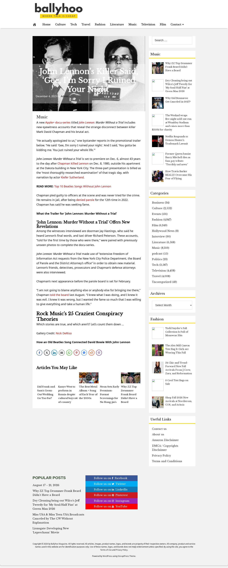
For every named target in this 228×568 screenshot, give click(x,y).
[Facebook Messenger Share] (84, 353)
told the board (59, 295)
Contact (176, 24)
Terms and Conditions (167, 461)
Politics (157, 259)
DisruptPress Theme (126, 556)
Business (158, 202)
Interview (158, 236)
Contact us (159, 428)
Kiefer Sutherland (72, 177)
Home (46, 24)
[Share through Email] (62, 353)
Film (163, 24)
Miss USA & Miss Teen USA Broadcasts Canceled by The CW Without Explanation (58, 518)
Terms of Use (106, 550)
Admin (64, 96)
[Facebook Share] (39, 353)
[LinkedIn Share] (54, 353)
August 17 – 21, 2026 (46, 485)
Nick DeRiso (64, 333)
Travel (86, 24)
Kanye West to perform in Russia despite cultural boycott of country (68, 394)
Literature (117, 24)
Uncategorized (161, 281)
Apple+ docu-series (57, 122)
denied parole (85, 200)
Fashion (100, 24)
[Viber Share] (99, 353)
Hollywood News (163, 230)
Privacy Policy (161, 455)
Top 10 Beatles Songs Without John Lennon (82, 186)
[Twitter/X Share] (47, 353)
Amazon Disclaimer (165, 440)
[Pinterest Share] (77, 353)
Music (133, 24)
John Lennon (86, 122)
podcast (157, 253)
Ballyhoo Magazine (59, 543)
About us (158, 434)
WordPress (107, 556)
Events (156, 214)
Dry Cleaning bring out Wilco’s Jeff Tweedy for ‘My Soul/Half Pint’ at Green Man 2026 (56, 504)
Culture (60, 24)
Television (148, 24)
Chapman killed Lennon (73, 163)
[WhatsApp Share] (69, 353)
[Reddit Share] (91, 353)
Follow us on (110, 478)
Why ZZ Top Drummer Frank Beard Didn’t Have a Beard (129, 394)
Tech (73, 24)
